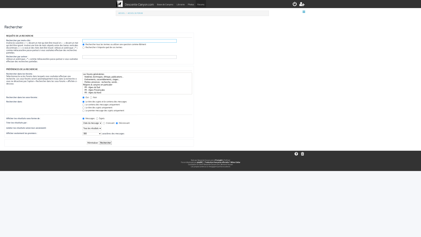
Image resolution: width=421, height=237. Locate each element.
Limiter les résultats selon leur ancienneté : (26, 128)
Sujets (102, 118)
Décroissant (124, 123)
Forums (200, 4)
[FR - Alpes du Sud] (137, 87)
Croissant (110, 123)
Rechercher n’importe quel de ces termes (103, 47)
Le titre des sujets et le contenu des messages (106, 101)
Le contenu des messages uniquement (102, 104)
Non (95, 97)
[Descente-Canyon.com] (119, 4)
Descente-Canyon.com (139, 4)
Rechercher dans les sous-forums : (22, 97)
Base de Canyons (165, 4)
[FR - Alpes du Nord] (137, 92)
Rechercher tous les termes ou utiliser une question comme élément (115, 44)
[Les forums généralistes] (137, 74)
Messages (90, 118)
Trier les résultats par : (17, 122)
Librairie (181, 4)
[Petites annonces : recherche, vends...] (137, 82)
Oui (87, 97)
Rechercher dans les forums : (19, 74)
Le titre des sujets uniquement (98, 107)
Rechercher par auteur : (17, 56)
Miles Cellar (235, 162)
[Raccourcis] (304, 12)
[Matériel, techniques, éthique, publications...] (137, 77)
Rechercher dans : (14, 101)
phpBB (199, 162)
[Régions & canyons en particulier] (137, 84)
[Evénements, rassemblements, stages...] (137, 79)
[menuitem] (295, 5)
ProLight (218, 160)
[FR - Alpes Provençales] (137, 90)
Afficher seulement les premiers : (21, 133)
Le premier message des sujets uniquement (104, 110)
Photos (191, 4)
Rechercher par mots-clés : (18, 40)
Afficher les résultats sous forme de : (23, 118)
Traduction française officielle (217, 162)
